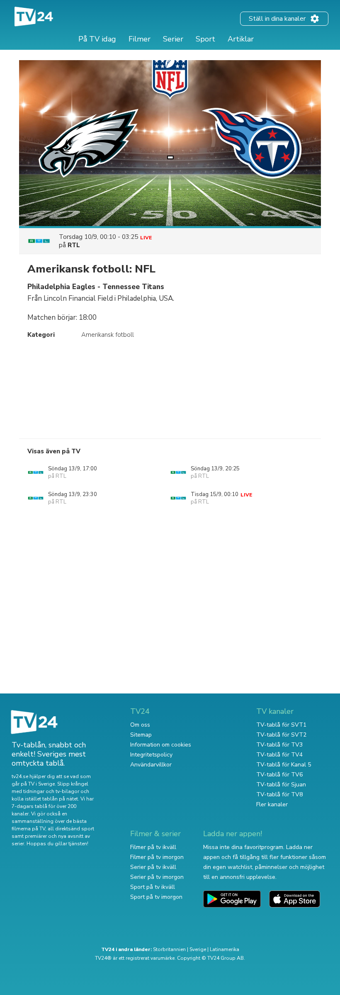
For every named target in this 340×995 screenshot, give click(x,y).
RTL (74, 245)
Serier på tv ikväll (153, 867)
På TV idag (97, 39)
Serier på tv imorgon (157, 877)
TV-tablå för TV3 (279, 745)
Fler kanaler (272, 804)
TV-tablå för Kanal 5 (283, 765)
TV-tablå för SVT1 (281, 725)
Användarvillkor (151, 765)
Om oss (140, 725)
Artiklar (241, 39)
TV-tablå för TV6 (279, 774)
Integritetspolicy (151, 755)
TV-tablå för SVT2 (281, 735)
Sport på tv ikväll (152, 887)
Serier (173, 39)
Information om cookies (160, 745)
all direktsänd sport (71, 828)
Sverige (197, 949)
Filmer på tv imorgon (157, 857)
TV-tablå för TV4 (279, 755)
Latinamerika (224, 949)
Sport (205, 39)
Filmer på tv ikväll (153, 847)
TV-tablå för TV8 (279, 794)
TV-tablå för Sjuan (281, 784)
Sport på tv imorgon (156, 897)
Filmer (140, 39)
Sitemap (141, 735)
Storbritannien (169, 949)
